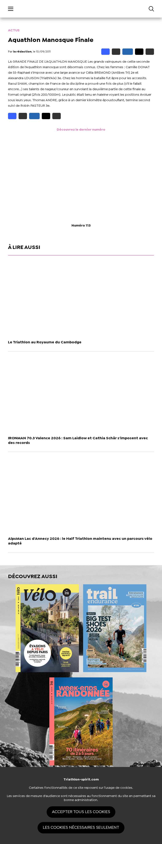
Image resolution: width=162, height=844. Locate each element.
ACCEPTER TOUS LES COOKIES (81, 812)
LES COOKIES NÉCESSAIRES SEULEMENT (81, 827)
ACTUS (14, 30)
